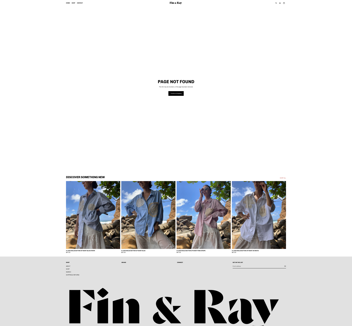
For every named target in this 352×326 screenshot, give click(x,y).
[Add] (117, 246)
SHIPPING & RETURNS (72, 275)
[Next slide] (117, 215)
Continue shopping (176, 93)
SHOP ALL (283, 178)
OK (285, 266)
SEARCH (68, 272)
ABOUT (68, 266)
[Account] (280, 3)
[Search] (276, 3)
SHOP (67, 269)
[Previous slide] (69, 215)
